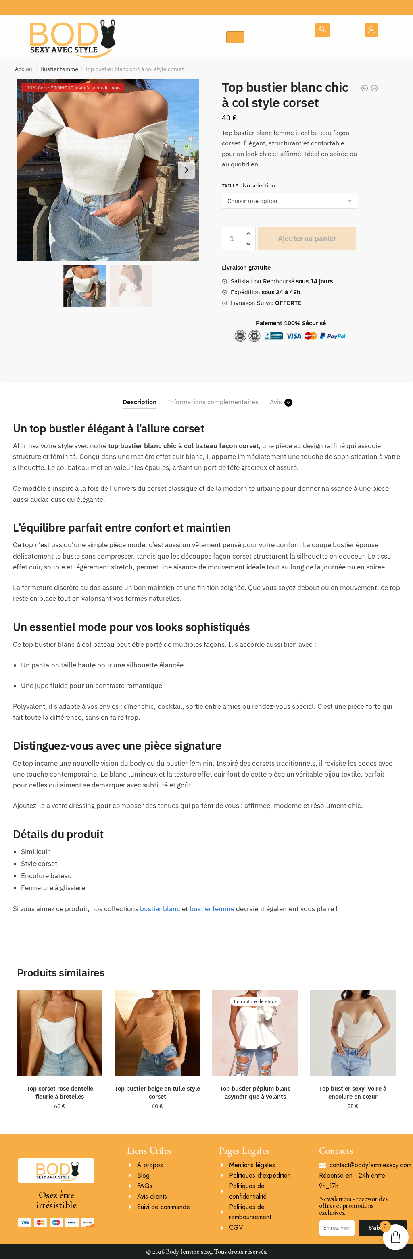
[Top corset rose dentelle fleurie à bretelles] (59, 1033)
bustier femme (212, 908)
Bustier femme (59, 69)
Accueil (24, 69)
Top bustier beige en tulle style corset (157, 1092)
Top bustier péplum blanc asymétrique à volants (255, 1092)
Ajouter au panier (307, 238)
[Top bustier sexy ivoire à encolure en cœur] (353, 1033)
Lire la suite (255, 1124)
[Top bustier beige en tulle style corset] (157, 1033)
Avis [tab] (276, 402)
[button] (186, 170)
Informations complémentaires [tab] (213, 402)
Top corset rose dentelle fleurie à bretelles (60, 1092)
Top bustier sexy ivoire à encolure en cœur (352, 1092)
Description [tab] (139, 402)
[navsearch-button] (322, 30)
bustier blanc (160, 908)
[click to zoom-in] (108, 170)
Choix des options (60, 1124)
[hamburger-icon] (235, 37)
